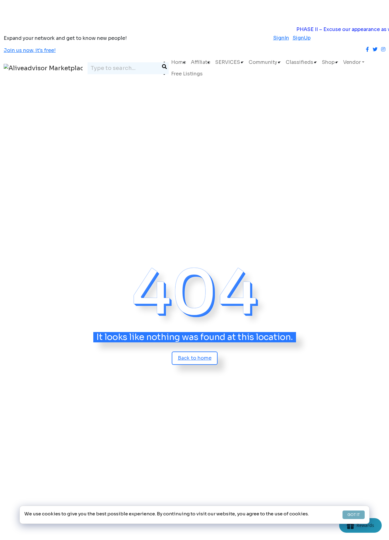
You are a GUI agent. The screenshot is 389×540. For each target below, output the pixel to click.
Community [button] (263, 62)
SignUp (302, 38)
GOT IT (353, 514)
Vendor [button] (352, 62)
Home (178, 62)
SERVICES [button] (227, 62)
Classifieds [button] (299, 62)
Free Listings (187, 74)
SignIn (281, 38)
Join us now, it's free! (30, 50)
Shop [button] (328, 62)
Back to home (195, 358)
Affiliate (200, 62)
